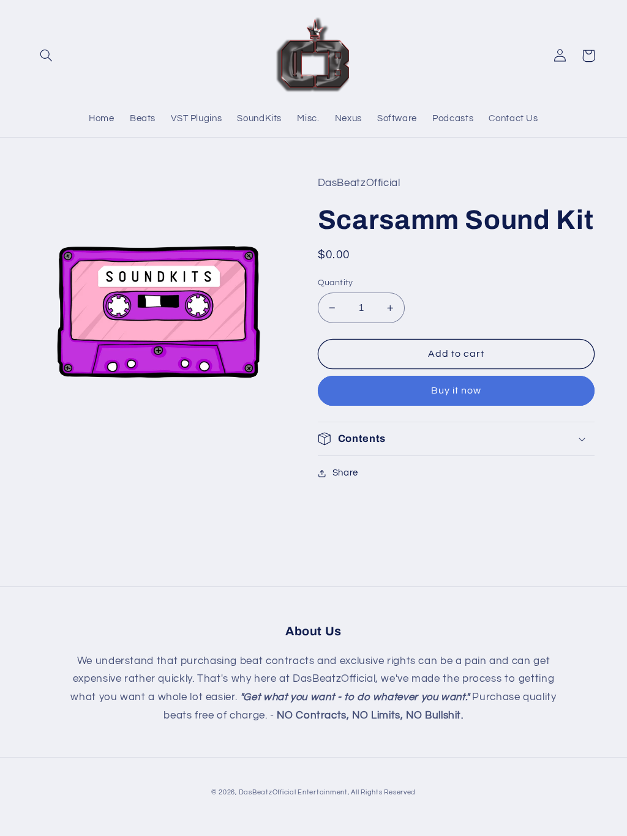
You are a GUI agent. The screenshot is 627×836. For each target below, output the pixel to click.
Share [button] (345, 472)
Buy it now (456, 390)
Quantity (335, 282)
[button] (46, 56)
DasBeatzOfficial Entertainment (293, 792)
